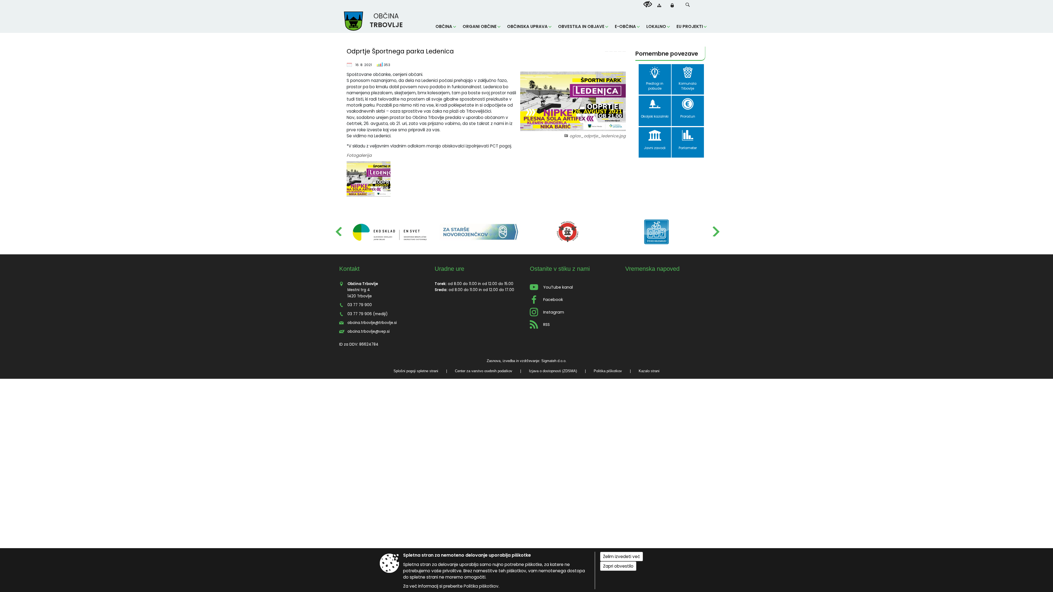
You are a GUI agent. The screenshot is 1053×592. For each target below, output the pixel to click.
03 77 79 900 (359, 305)
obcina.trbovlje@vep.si (368, 331)
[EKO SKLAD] (390, 232)
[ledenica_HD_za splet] (368, 179)
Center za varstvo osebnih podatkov (483, 371)
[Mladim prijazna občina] (568, 232)
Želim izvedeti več (621, 556)
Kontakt (349, 268)
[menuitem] (446, 27)
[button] (688, 5)
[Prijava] (672, 5)
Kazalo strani (649, 371)
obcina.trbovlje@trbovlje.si (372, 322)
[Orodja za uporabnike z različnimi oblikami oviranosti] (647, 4)
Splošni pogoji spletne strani (416, 371)
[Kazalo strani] (659, 5)
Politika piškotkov (608, 371)
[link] (606, 51)
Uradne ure (449, 268)
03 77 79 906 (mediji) (367, 314)
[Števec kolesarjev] (656, 232)
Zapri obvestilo (618, 566)
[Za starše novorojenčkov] (478, 232)
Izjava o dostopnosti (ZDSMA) (553, 371)
